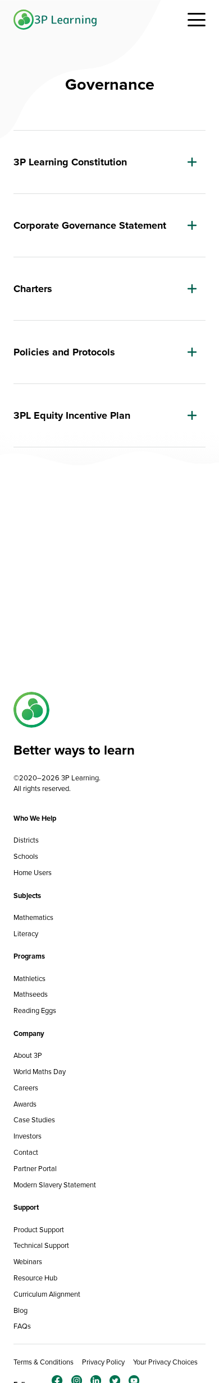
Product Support (38, 1229)
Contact (25, 1152)
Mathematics (33, 917)
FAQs (22, 1326)
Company (28, 1033)
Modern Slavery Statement (54, 1185)
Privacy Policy (103, 1362)
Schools (25, 856)
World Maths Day (39, 1071)
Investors (27, 1136)
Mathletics (29, 978)
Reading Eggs (34, 1010)
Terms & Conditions (43, 1362)
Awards (24, 1104)
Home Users (32, 872)
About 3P (27, 1055)
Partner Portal (35, 1168)
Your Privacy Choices (165, 1362)
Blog (20, 1310)
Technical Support (41, 1245)
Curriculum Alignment (46, 1294)
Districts (26, 840)
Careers (25, 1088)
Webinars (27, 1261)
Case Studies (34, 1119)
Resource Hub (35, 1278)
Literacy (25, 933)
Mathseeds (30, 994)
